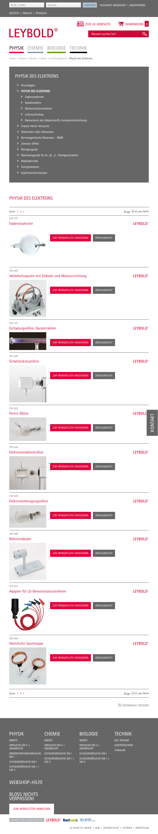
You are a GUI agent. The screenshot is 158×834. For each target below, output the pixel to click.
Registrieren (137, 5)
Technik (123, 734)
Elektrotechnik (123, 745)
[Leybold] (33, 18)
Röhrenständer (20, 539)
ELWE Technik (88, 820)
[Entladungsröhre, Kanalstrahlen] (27, 341)
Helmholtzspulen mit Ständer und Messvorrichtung (48, 275)
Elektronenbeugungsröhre (28, 501)
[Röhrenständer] (27, 561)
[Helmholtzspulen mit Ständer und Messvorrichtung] (27, 298)
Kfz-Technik (121, 740)
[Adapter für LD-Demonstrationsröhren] (27, 613)
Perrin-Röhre (19, 413)
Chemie (52, 734)
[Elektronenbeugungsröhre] (27, 516)
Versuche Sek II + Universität (19, 747)
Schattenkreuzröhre (24, 361)
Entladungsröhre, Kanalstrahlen (32, 328)
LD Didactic (26, 820)
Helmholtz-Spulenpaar (26, 643)
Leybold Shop (53, 820)
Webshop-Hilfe (26, 782)
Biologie (88, 734)
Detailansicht (104, 237)
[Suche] (144, 34)
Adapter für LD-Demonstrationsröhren (37, 591)
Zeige (127, 211)
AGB (97, 827)
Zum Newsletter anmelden (31, 809)
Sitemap (127, 827)
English (27, 13)
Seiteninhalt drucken (135, 705)
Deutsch (14, 13)
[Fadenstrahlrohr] (27, 246)
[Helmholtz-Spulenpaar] (27, 666)
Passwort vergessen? (113, 5)
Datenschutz (111, 827)
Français (41, 13)
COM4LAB (119, 750)
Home (12, 58)
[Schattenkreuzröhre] (27, 383)
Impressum (142, 827)
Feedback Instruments (70, 820)
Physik (22, 58)
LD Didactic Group (81, 827)
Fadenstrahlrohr (21, 223)
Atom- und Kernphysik (53, 58)
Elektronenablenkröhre (26, 452)
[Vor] (23, 211)
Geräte (33, 58)
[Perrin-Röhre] (27, 429)
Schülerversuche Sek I (23, 761)
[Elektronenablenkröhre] (27, 473)
